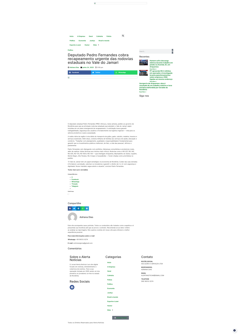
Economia (82, 41)
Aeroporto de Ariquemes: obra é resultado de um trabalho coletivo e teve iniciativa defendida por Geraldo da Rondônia (155, 86)
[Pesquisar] (172, 51)
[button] (123, 35)
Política (72, 41)
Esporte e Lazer (75, 45)
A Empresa (81, 36)
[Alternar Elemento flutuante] (234, 330)
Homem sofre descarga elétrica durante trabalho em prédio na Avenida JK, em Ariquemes (161, 64)
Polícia (109, 36)
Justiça (92, 41)
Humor (87, 45)
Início (72, 36)
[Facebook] (72, 287)
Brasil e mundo (104, 41)
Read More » (153, 69)
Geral (91, 36)
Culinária (99, 36)
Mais (95, 45)
